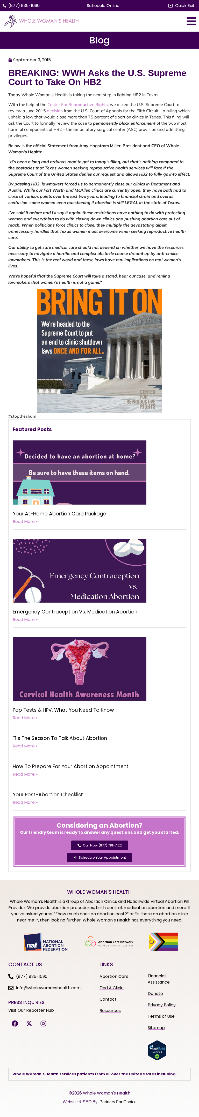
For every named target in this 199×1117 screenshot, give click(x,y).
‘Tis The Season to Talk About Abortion (60, 738)
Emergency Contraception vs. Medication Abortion (75, 611)
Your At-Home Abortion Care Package (59, 513)
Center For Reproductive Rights (77, 104)
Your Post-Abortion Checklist (48, 794)
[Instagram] (43, 1023)
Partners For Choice (118, 1102)
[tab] (99, 1074)
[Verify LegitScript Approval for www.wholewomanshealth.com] (157, 1059)
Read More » (25, 521)
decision (55, 110)
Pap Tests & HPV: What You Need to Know (63, 710)
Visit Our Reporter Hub (31, 1010)
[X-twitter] (29, 1023)
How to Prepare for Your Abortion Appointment (71, 766)
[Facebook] (14, 1023)
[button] (181, 6)
